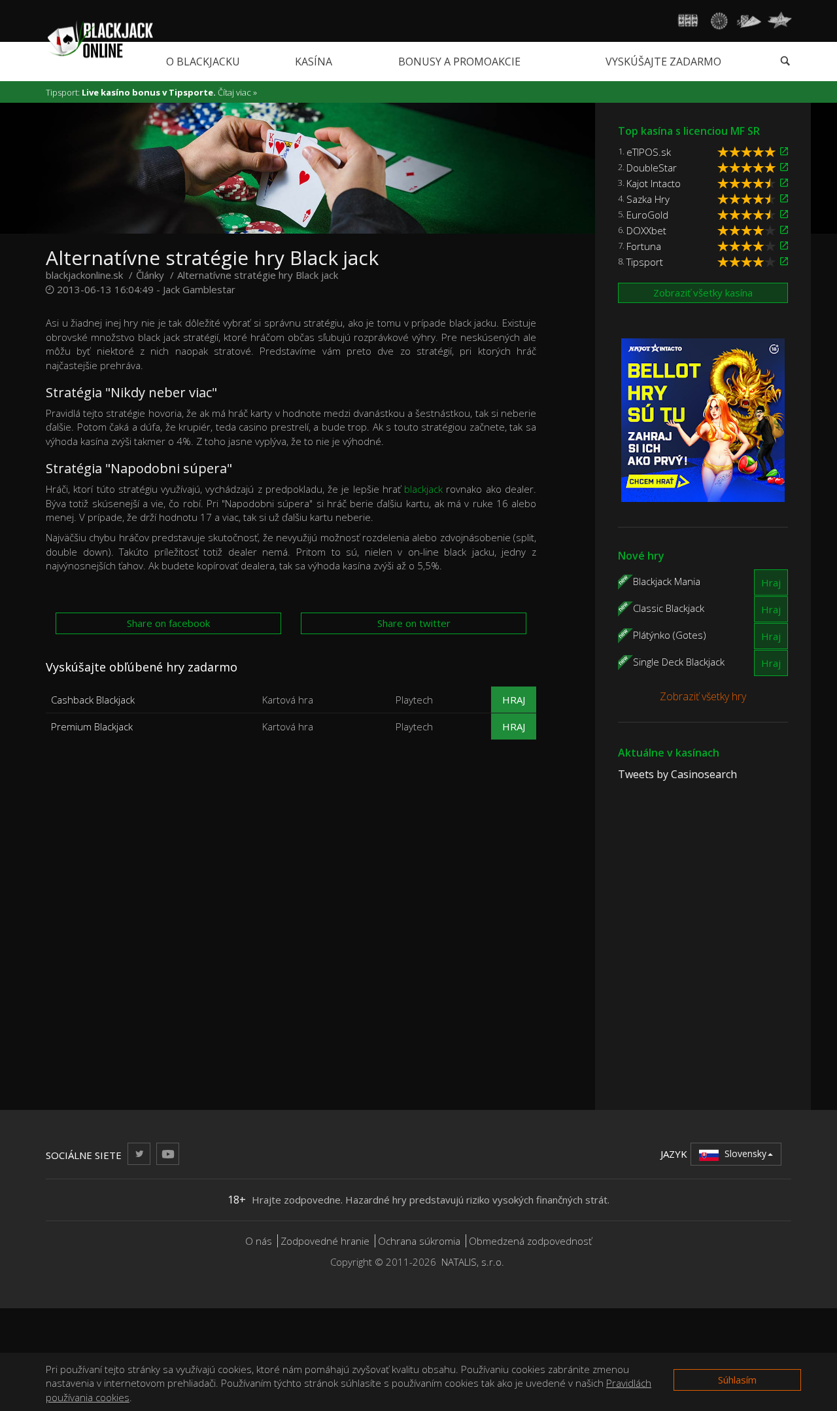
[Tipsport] (784, 261)
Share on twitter (414, 623)
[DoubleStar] (784, 167)
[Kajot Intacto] (784, 183)
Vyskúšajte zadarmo (663, 61)
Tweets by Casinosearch (677, 774)
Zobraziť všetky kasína (703, 292)
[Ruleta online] (718, 21)
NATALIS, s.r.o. (472, 1261)
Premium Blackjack (92, 726)
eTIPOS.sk (648, 152)
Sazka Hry (648, 199)
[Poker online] (749, 21)
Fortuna (643, 246)
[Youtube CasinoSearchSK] (167, 1153)
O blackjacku (203, 61)
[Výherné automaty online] (688, 21)
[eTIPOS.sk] (784, 151)
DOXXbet (646, 230)
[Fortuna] (784, 246)
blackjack (423, 488)
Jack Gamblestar (199, 289)
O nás (258, 1240)
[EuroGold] (784, 214)
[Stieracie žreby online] (779, 21)
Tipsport (644, 262)
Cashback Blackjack (93, 699)
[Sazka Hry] (784, 198)
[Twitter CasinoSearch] (139, 1153)
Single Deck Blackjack (679, 661)
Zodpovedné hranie (325, 1240)
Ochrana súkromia (419, 1240)
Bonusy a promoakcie (459, 61)
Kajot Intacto (653, 183)
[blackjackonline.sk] (100, 38)
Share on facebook (168, 623)
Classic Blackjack (668, 607)
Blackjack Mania (666, 580)
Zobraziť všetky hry (703, 696)
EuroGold (647, 215)
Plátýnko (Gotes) (669, 634)
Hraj (513, 699)
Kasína (313, 61)
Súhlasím (737, 1379)
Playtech (414, 699)
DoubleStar (651, 167)
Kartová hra (287, 699)
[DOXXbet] (784, 230)
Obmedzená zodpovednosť (530, 1240)
